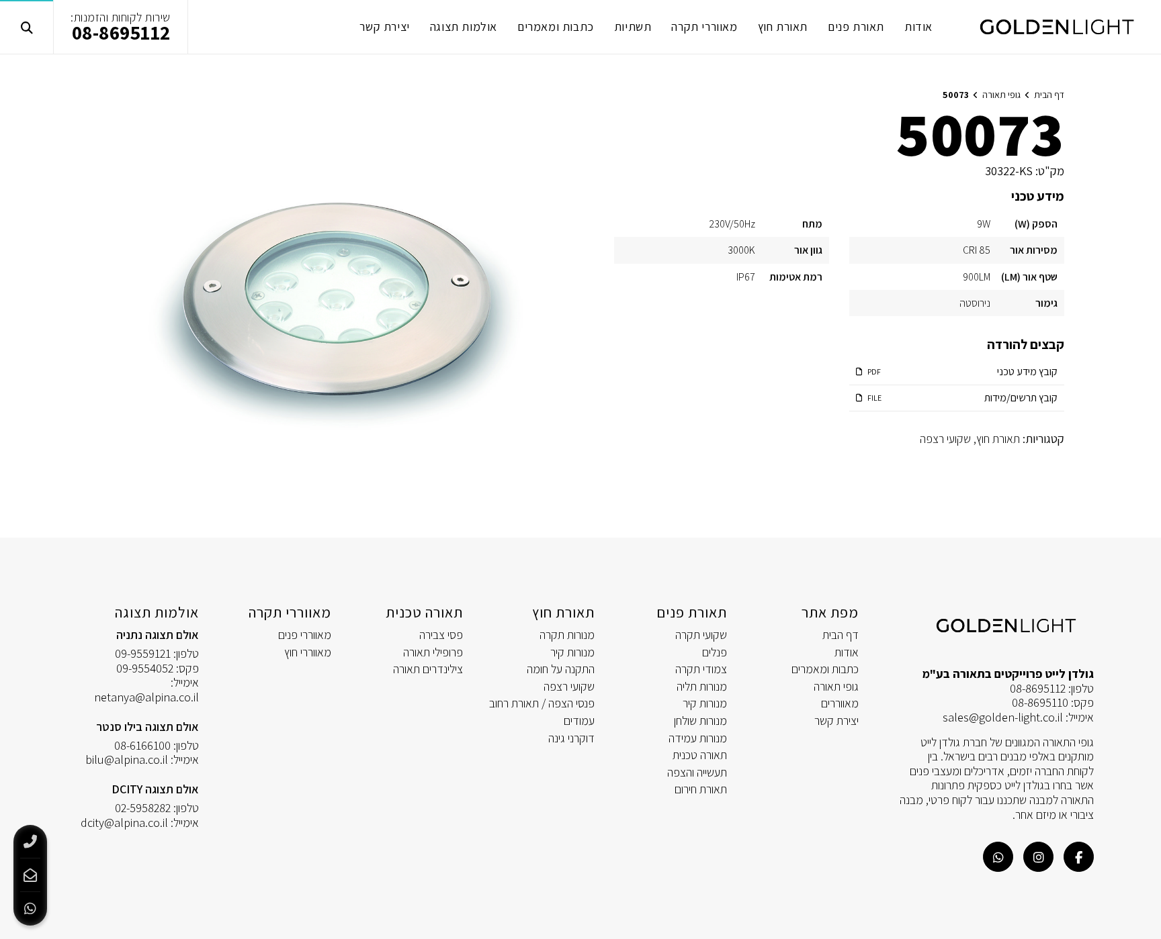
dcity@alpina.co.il (124, 822)
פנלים (714, 652)
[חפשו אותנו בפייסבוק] (1079, 857)
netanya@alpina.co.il (146, 697)
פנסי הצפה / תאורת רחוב (542, 703)
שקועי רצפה (945, 438)
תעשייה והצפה (697, 772)
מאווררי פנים (304, 634)
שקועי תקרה (701, 634)
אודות (846, 652)
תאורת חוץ (998, 438)
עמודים (579, 720)
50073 (956, 95)
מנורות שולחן (700, 720)
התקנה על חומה (561, 669)
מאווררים (840, 703)
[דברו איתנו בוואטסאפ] (998, 857)
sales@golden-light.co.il (1003, 717)
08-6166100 (142, 745)
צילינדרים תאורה (428, 669)
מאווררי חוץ (307, 652)
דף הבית (840, 634)
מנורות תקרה (567, 634)
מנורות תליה (702, 686)
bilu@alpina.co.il (126, 759)
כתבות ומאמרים (825, 669)
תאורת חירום (701, 789)
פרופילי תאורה (433, 652)
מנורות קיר (705, 703)
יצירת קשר (836, 720)
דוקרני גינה (571, 738)
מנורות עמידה (698, 738)
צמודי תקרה (701, 669)
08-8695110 (1040, 702)
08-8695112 (121, 32)
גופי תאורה (836, 686)
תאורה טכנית (700, 754)
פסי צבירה (441, 634)
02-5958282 (143, 808)
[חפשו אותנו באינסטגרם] (1038, 857)
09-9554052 (144, 668)
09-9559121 (143, 653)
